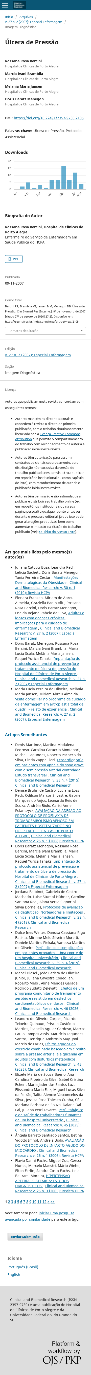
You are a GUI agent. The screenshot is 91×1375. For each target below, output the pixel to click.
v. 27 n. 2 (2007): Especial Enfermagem (33, 22)
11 (39, 1201)
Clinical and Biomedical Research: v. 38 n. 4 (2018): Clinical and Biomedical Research (50, 922)
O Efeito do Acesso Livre (57, 531)
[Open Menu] (5, 5)
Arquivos (26, 16)
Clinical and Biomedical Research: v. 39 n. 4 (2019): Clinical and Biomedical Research (48, 962)
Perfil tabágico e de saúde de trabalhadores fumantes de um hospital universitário (49, 1114)
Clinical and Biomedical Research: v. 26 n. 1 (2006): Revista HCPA (49, 838)
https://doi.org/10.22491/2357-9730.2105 (49, 118)
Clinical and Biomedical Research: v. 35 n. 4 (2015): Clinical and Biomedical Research (47, 780)
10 (34, 1201)
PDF (15, 259)
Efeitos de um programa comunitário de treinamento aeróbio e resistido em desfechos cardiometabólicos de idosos (49, 996)
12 (44, 1201)
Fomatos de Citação (23, 330)
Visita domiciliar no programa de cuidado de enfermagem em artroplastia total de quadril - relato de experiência (50, 704)
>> (53, 1201)
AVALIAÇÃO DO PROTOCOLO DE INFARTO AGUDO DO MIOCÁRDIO (50, 1145)
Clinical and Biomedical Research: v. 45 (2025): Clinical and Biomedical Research (49, 1067)
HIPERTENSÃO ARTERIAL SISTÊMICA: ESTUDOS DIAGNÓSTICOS (42, 1180)
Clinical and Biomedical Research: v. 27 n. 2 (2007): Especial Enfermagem (47, 633)
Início (9, 16)
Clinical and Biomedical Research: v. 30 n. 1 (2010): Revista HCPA (48, 587)
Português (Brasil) (23, 1267)
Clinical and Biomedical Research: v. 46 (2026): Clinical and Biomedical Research (48, 1008)
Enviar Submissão (25, 1236)
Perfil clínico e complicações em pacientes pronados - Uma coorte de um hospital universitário (49, 952)
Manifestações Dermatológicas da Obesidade (46, 580)
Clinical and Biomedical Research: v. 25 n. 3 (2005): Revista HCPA (49, 1188)
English (14, 1274)
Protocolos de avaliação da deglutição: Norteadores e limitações (49, 910)
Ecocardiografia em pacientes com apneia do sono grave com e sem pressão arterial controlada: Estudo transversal (49, 767)
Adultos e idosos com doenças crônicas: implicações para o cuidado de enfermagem (49, 620)
